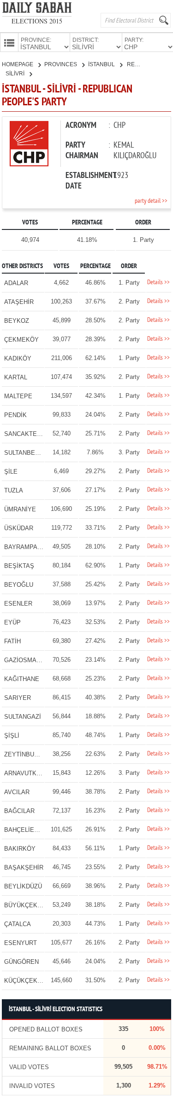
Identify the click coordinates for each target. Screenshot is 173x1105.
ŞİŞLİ (11, 735)
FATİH (12, 641)
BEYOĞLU (18, 584)
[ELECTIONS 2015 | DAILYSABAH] (37, 9)
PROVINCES (61, 64)
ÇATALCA (17, 924)
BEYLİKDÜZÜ (23, 886)
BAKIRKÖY (20, 848)
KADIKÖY (17, 358)
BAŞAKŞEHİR (23, 867)
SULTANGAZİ (22, 716)
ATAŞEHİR (19, 301)
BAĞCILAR (19, 810)
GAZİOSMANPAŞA (30, 660)
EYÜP (12, 622)
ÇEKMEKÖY (21, 339)
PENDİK (15, 415)
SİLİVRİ (16, 73)
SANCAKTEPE (24, 433)
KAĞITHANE (21, 679)
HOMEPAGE (18, 64)
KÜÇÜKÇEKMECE (29, 980)
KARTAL (15, 377)
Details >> (158, 282)
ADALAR (16, 283)
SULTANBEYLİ (24, 452)
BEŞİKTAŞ (19, 565)
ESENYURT (20, 942)
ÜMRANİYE (20, 509)
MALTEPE (18, 396)
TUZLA (13, 490)
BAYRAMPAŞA (25, 547)
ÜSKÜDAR (18, 528)
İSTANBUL (102, 64)
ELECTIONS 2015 (37, 21)
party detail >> (151, 201)
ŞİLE (11, 471)
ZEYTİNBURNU (25, 754)
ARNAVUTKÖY (24, 773)
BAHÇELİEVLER (27, 829)
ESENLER (18, 603)
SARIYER (17, 697)
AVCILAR (17, 792)
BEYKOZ (16, 320)
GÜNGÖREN (21, 961)
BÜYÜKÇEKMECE (29, 905)
